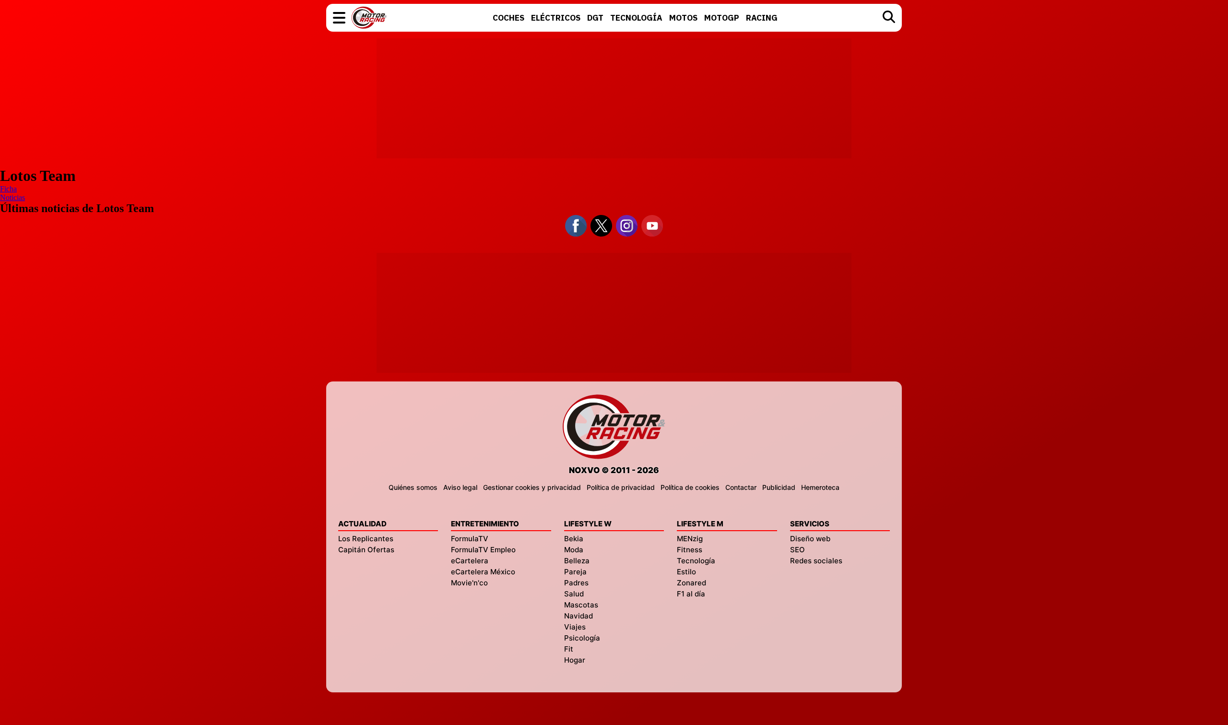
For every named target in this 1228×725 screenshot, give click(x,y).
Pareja (575, 571)
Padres (576, 582)
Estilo (686, 571)
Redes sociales (816, 560)
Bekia (573, 538)
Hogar (574, 660)
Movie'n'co (469, 582)
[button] (339, 18)
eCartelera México (483, 571)
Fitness (689, 549)
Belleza (577, 560)
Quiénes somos (413, 487)
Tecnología (696, 560)
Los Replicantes (365, 538)
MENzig (690, 538)
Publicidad (778, 487)
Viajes (575, 626)
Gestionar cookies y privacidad (532, 487)
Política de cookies (690, 487)
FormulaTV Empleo (483, 549)
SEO (797, 549)
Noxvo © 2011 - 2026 (614, 470)
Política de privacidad (621, 487)
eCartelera (469, 560)
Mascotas (581, 604)
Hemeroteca (820, 487)
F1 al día (691, 593)
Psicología (582, 637)
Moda (573, 549)
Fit (568, 649)
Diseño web (810, 538)
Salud (574, 593)
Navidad (578, 615)
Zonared (691, 582)
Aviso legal (460, 487)
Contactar (740, 487)
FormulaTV (469, 538)
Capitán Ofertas (366, 549)
